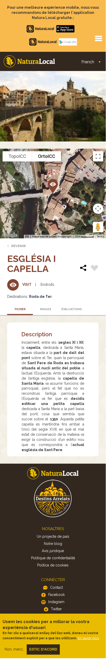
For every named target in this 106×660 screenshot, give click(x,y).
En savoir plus (88, 638)
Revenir (18, 246)
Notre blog (53, 544)
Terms (100, 236)
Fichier (20, 309)
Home (29, 61)
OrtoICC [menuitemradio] (46, 156)
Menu (98, 38)
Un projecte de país (53, 536)
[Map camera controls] (98, 209)
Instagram (56, 602)
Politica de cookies (53, 565)
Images (45, 309)
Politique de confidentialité (53, 558)
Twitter (56, 609)
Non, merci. (14, 649)
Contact (56, 587)
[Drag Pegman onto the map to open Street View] (98, 227)
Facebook (56, 595)
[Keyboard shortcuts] (27, 236)
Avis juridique (53, 551)
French (87, 61)
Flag (94, 269)
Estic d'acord (43, 649)
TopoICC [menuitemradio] (17, 156)
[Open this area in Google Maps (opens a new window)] (9, 235)
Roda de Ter (40, 297)
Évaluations (71, 309)
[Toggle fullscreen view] (98, 156)
